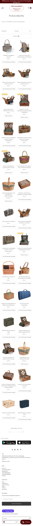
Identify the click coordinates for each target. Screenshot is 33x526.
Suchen (3, 486)
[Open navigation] (2, 8)
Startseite (3, 21)
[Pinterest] (20, 449)
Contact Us (4, 468)
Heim (3, 481)
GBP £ (16, 522)
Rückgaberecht (5, 471)
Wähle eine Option (8, 115)
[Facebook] (12, 449)
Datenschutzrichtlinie (6, 469)
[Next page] (23, 431)
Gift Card (4, 475)
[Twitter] (17, 449)
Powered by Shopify (14, 513)
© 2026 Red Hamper (6, 513)
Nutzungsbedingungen (6, 474)
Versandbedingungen (6, 472)
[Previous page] (9, 431)
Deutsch (5, 518)
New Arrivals (4, 489)
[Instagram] (14, 449)
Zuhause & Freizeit (5, 484)
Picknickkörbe (5, 483)
